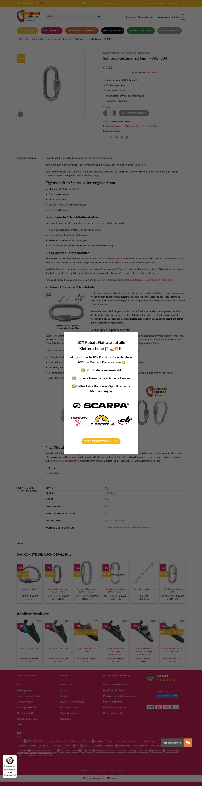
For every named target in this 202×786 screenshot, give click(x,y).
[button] (188, 742)
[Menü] (15, 757)
